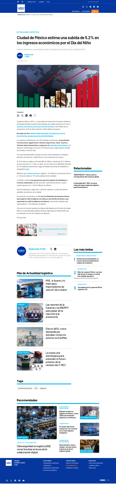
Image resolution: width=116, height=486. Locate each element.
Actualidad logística (28, 32)
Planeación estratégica (51, 463)
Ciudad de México (33, 173)
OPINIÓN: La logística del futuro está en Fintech (39, 14)
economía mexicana (25, 388)
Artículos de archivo (50, 470)
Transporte (47, 465)
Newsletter (32, 1)
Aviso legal (92, 468)
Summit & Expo (19, 463)
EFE (36, 388)
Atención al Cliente (72, 468)
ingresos (43, 388)
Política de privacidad (96, 463)
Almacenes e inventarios (51, 468)
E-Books (41, 1)
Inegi (27, 169)
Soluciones (86, 11)
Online (16, 461)
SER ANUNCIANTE (71, 465)
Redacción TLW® (28, 56)
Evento (95, 11)
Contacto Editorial (72, 463)
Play (48, 1)
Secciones (75, 11)
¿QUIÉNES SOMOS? (94, 465)
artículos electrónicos (59, 145)
